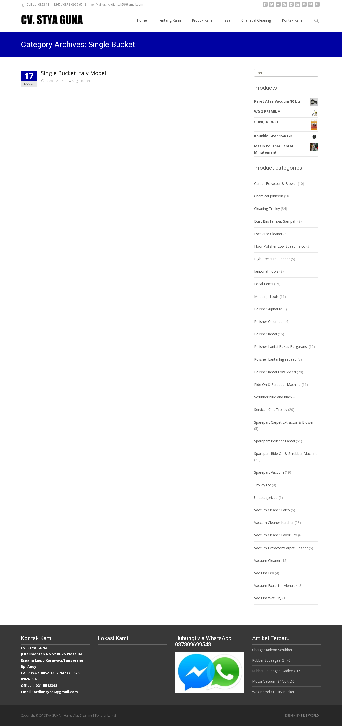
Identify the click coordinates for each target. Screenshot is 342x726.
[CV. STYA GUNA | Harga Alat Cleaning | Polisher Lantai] (48, 19)
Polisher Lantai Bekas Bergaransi (281, 346)
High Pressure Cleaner (272, 258)
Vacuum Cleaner (267, 560)
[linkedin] (317, 6)
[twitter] (271, 6)
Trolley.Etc (262, 485)
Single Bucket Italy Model (73, 73)
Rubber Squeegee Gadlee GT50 (277, 670)
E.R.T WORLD (310, 715)
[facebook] (265, 6)
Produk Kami (202, 20)
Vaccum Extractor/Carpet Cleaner (281, 548)
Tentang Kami (169, 20)
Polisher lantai (265, 334)
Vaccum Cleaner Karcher (274, 522)
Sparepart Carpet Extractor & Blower (284, 422)
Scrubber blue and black (273, 397)
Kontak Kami (292, 20)
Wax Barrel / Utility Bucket (273, 691)
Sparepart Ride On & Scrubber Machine (285, 453)
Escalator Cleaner (268, 233)
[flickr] (278, 6)
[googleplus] (297, 6)
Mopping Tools (266, 296)
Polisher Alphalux (268, 309)
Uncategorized (266, 497)
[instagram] (291, 6)
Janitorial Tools (266, 271)
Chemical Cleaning (256, 20)
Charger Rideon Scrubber (272, 649)
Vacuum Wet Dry (267, 598)
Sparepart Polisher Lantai (274, 441)
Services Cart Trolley (270, 409)
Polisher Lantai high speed (275, 359)
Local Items (263, 283)
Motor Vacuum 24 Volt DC (273, 681)
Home (142, 20)
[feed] (284, 6)
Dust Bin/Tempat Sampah (275, 221)
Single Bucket (81, 81)
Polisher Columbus (269, 321)
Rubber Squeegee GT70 (271, 660)
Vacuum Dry (264, 573)
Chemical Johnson (268, 196)
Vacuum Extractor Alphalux (275, 585)
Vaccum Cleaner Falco (272, 510)
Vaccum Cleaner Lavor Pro (275, 535)
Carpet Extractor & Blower (275, 183)
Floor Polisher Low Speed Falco (279, 246)
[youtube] (304, 6)
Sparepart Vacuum (269, 472)
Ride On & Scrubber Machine (277, 384)
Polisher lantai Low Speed (275, 372)
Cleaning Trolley (267, 208)
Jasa (227, 20)
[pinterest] (310, 6)
